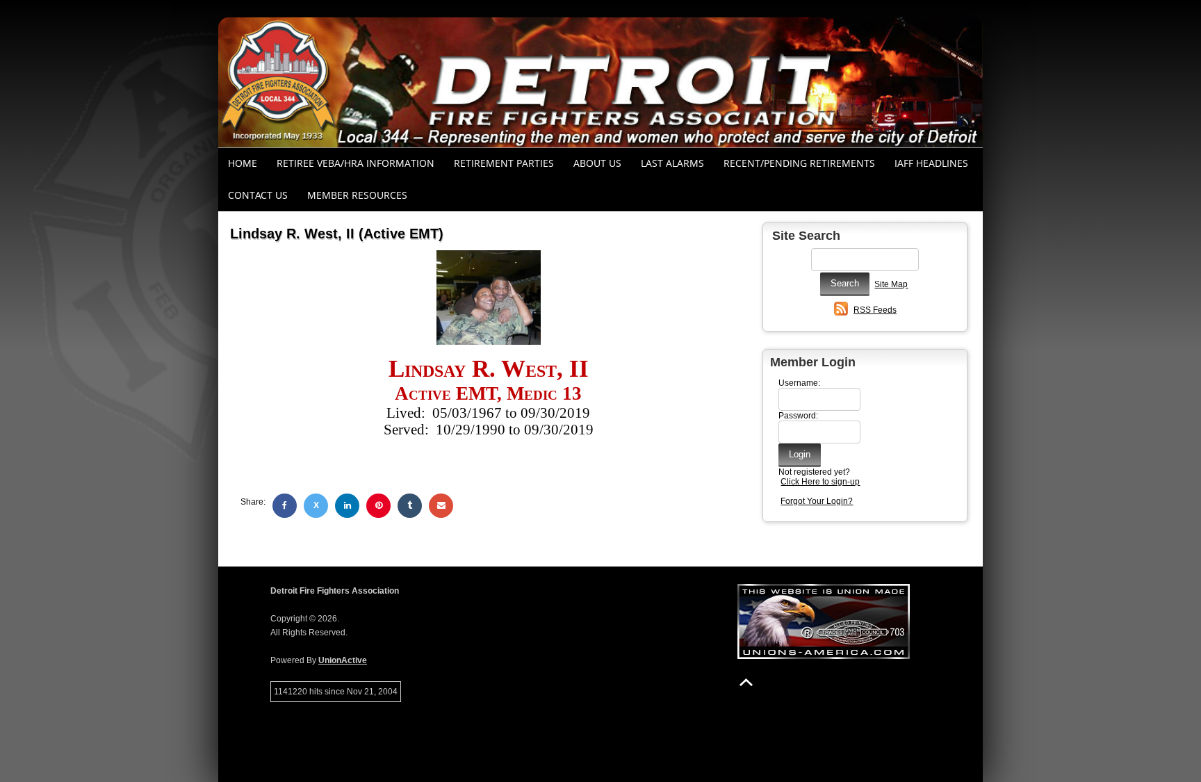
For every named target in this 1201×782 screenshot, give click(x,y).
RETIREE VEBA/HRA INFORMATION (355, 163)
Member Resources (357, 195)
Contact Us (258, 195)
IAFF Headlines (931, 163)
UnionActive (342, 660)
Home (242, 163)
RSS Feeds (875, 310)
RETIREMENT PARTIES (504, 163)
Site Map (891, 284)
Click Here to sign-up (820, 482)
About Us (597, 163)
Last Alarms (672, 163)
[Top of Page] (746, 682)
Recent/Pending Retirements (799, 163)
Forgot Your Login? (817, 501)
